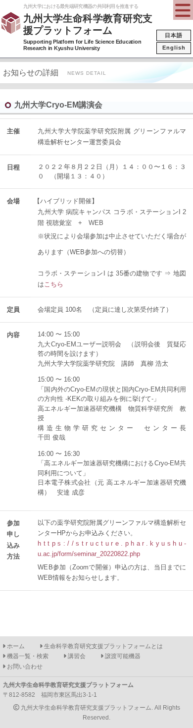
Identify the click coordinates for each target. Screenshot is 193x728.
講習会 (76, 656)
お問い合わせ (24, 666)
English (174, 48)
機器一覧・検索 (26, 656)
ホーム (15, 646)
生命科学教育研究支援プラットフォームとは (103, 646)
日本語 (174, 35)
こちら (53, 284)
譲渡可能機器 (122, 656)
